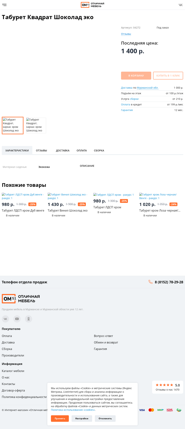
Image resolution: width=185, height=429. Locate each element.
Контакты (8, 384)
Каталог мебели (13, 371)
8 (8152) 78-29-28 (169, 282)
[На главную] (92, 5)
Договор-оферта (13, 390)
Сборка (7, 349)
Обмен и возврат (106, 342)
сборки (134, 99)
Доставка (126, 87)
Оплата (125, 104)
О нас (6, 377)
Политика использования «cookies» (73, 409)
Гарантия (127, 110)
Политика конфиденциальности (24, 397)
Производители (13, 355)
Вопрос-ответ (103, 336)
